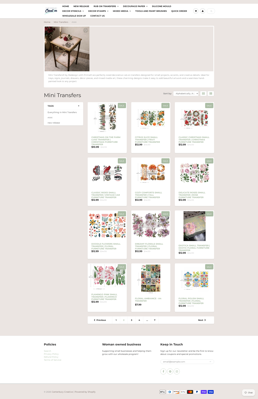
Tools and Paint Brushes (151, 11)
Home (65, 6)
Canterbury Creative (62, 391)
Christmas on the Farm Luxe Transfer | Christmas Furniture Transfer (105, 141)
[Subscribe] (210, 361)
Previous (101, 320)
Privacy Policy (51, 354)
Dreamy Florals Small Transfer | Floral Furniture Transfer (149, 246)
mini (50, 117)
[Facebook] (163, 371)
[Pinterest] (170, 371)
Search (47, 351)
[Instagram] (177, 371)
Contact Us (97, 15)
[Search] (211, 11)
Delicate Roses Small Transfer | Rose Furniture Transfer (192, 195)
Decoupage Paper (134, 6)
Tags (51, 106)
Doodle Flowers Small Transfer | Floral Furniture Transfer (105, 246)
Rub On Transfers (105, 6)
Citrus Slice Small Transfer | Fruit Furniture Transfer (147, 139)
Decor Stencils (71, 11)
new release (54, 122)
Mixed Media (120, 11)
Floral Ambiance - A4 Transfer (148, 299)
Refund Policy (51, 357)
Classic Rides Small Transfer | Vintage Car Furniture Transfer (105, 195)
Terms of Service (52, 360)
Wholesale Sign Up (74, 15)
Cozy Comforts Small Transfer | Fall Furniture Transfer (148, 195)
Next (200, 320)
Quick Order (179, 11)
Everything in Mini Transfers (62, 112)
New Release (81, 6)
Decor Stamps (97, 11)
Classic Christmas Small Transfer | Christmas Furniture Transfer (194, 139)
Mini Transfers (61, 22)
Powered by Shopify (85, 391)
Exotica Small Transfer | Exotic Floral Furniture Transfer (194, 248)
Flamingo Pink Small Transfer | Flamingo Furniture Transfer (104, 297)
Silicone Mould (161, 6)
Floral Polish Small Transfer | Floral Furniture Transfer (191, 301)
